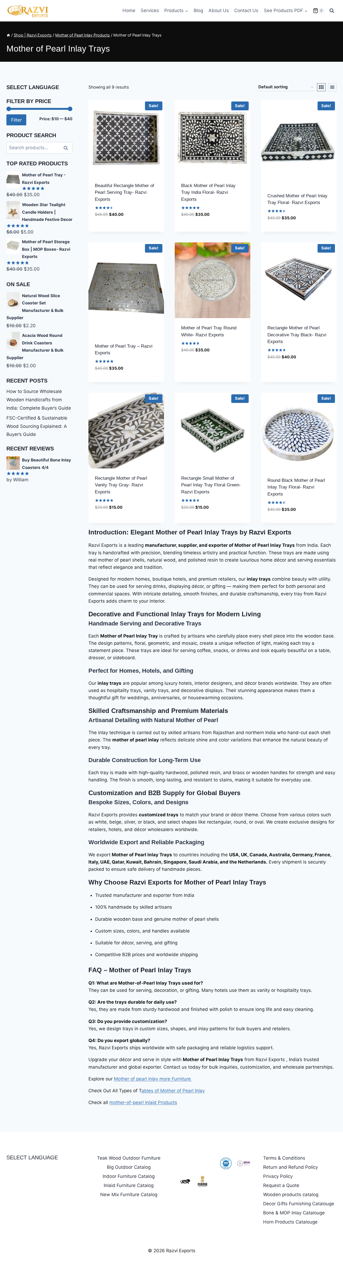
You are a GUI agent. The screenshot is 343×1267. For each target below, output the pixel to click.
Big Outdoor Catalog (129, 1167)
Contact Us (246, 10)
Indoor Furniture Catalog (129, 1176)
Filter (16, 120)
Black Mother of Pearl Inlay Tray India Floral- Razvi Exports (208, 192)
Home (128, 10)
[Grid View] (321, 87)
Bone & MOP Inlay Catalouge (294, 1212)
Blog (198, 10)
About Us (218, 10)
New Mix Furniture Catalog (128, 1194)
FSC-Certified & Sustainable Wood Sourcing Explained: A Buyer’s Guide (36, 426)
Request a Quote (281, 1185)
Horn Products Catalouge (290, 1222)
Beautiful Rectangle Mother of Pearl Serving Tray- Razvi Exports (124, 192)
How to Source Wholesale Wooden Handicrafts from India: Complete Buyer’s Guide (38, 399)
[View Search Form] (332, 11)
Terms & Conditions (284, 1158)
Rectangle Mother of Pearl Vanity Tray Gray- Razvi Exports (121, 485)
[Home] (8, 35)
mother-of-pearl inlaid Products (143, 1102)
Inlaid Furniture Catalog (129, 1185)
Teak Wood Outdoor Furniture (129, 1158)
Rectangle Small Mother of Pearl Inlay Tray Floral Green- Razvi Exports (211, 485)
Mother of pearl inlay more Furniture (153, 1079)
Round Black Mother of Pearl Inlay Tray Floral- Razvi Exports (296, 487)
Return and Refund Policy (290, 1167)
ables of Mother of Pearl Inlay (173, 1090)
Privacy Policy (278, 1176)
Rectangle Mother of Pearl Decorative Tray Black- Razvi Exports (296, 334)
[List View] (332, 87)
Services (150, 10)
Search (67, 148)
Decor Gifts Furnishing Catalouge (298, 1203)
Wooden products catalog (290, 1194)
